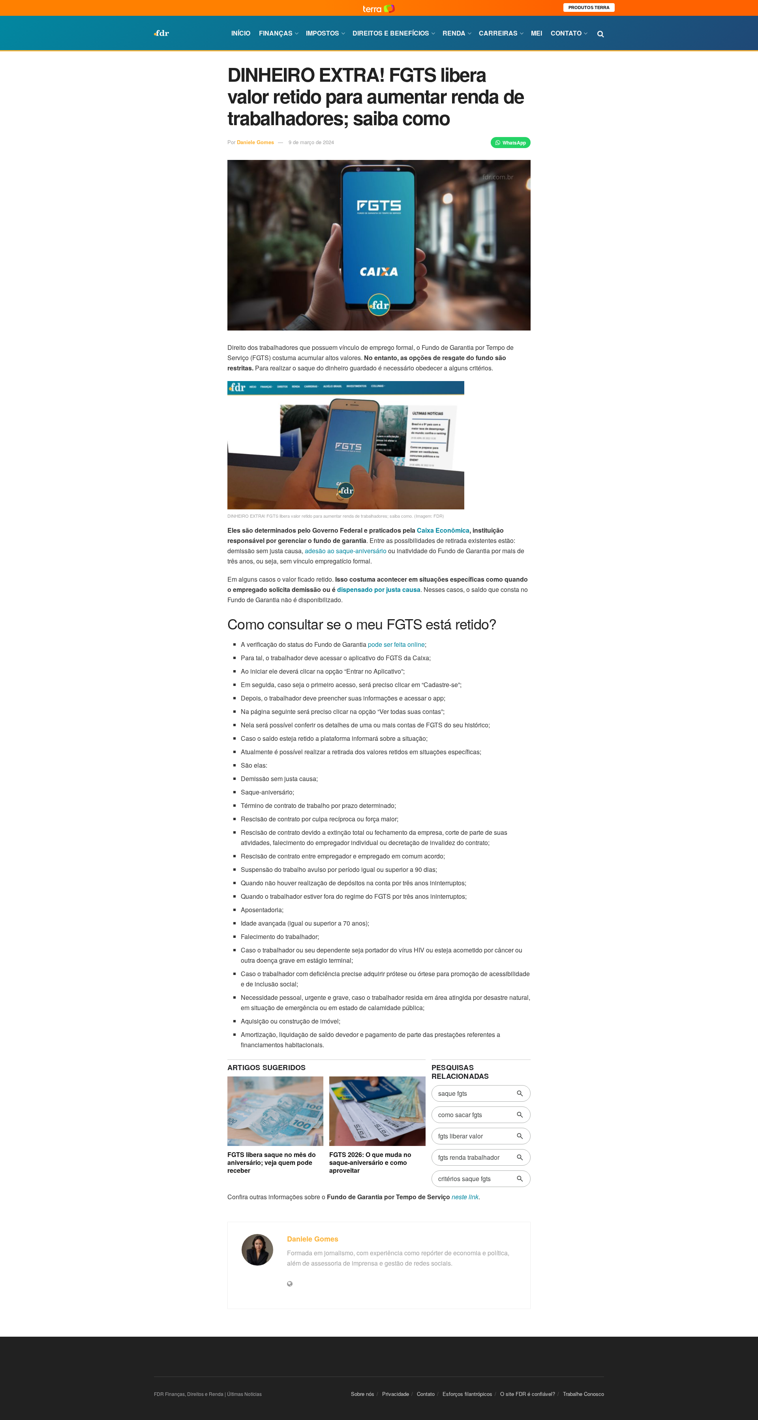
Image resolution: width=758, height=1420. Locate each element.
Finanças (276, 33)
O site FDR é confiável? (527, 1393)
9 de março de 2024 (311, 142)
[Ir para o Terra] (379, 7)
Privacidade (395, 1393)
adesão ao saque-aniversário (346, 550)
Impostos (322, 33)
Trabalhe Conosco (583, 1393)
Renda (454, 33)
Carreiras (498, 33)
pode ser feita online (396, 644)
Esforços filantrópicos (467, 1393)
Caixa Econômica (443, 530)
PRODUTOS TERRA (589, 7)
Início (240, 33)
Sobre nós (362, 1393)
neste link (465, 1196)
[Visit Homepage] (161, 33)
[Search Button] (600, 33)
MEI (536, 33)
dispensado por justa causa (378, 589)
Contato (566, 33)
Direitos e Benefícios (391, 33)
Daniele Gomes (255, 142)
